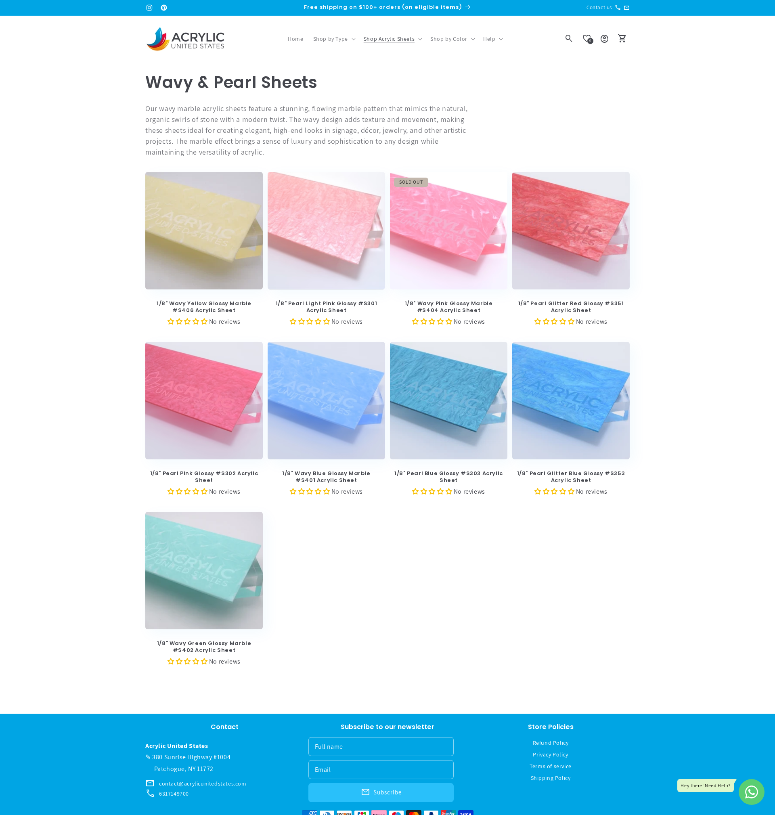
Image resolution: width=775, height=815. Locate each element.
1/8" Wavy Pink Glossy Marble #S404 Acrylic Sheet (449, 307)
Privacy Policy (550, 754)
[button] (333, 38)
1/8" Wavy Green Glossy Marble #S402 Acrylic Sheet (204, 647)
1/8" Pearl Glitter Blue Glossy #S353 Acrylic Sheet (571, 477)
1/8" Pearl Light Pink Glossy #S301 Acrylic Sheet (326, 307)
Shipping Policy (551, 777)
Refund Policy (551, 742)
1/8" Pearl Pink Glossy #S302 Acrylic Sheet (204, 477)
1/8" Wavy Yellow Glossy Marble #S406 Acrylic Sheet (204, 307)
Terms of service (551, 766)
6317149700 (174, 793)
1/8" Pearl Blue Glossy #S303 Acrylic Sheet (448, 477)
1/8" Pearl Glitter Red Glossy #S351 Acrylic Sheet (571, 307)
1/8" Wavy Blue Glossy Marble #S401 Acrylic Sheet (326, 477)
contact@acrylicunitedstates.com (203, 783)
